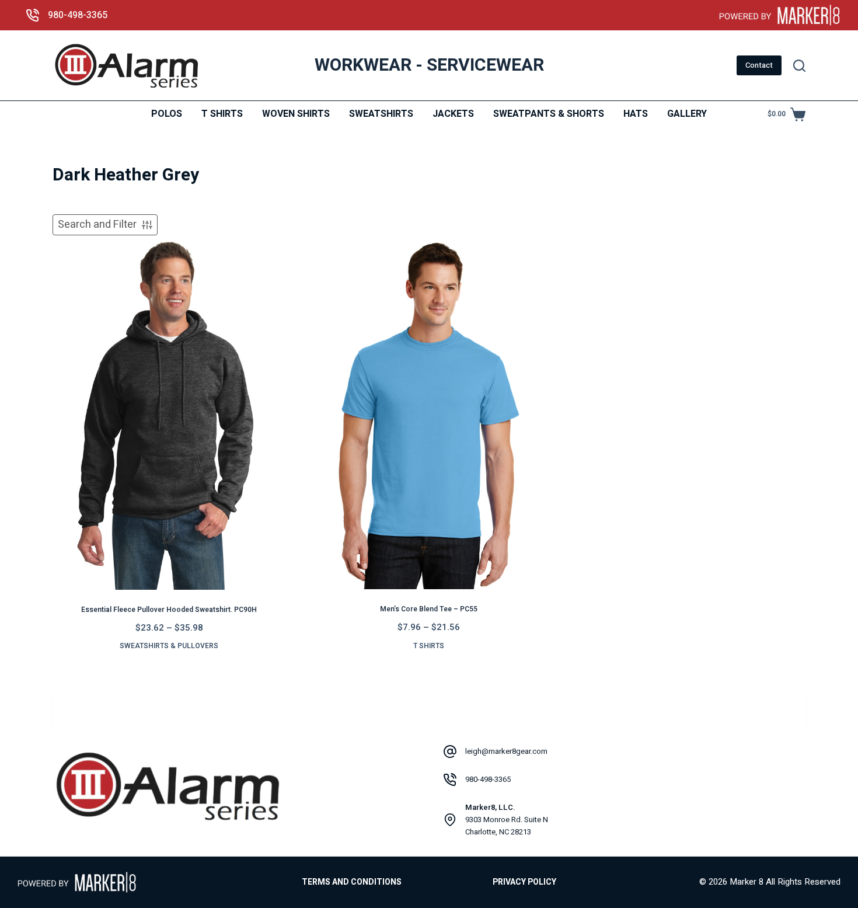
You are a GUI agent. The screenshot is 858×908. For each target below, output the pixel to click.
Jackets (453, 114)
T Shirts (222, 114)
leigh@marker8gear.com (506, 751)
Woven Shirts (296, 114)
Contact (759, 65)
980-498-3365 (77, 15)
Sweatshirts (381, 114)
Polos (166, 114)
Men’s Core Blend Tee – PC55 (428, 609)
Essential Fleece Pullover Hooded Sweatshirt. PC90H (169, 609)
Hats (635, 114)
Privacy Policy (524, 882)
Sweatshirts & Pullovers (169, 646)
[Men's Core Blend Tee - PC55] (428, 415)
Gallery (687, 114)
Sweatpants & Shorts (548, 114)
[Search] (799, 66)
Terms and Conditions (352, 882)
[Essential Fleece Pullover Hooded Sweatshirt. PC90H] (169, 415)
